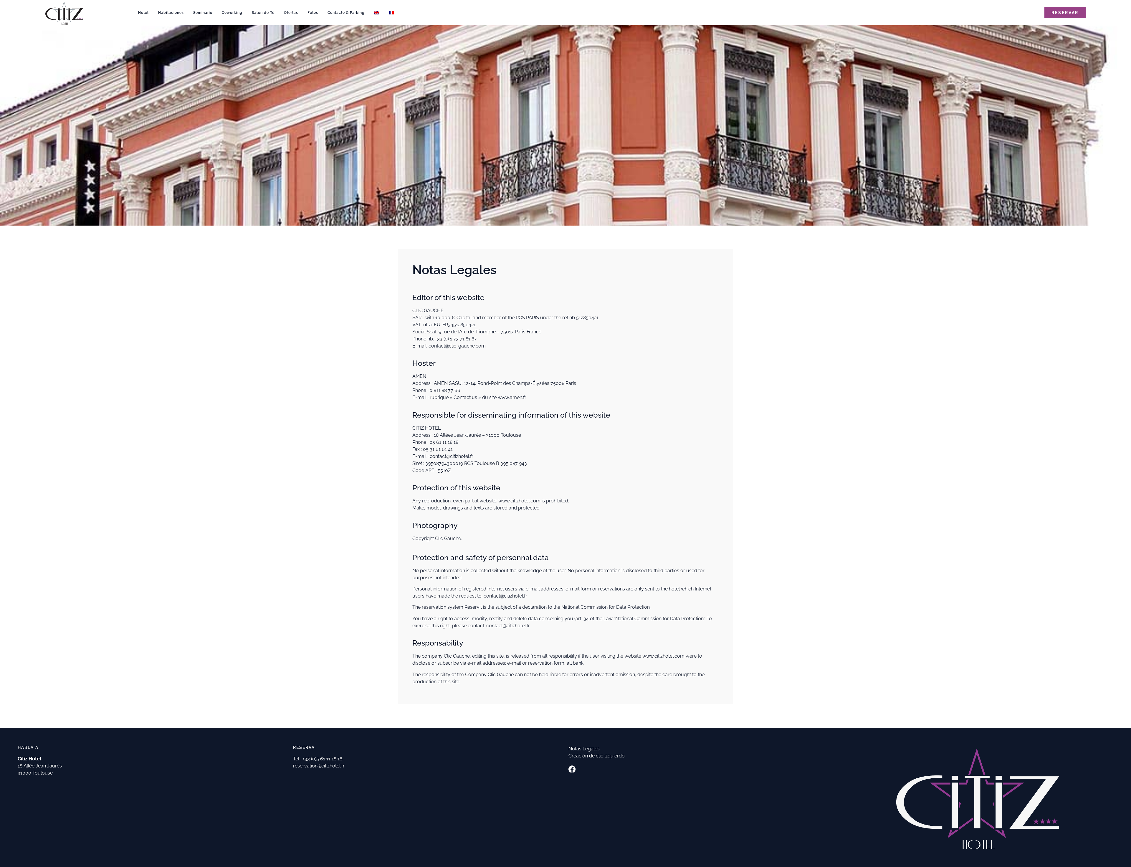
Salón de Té (263, 13)
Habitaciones (171, 13)
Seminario (202, 13)
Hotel (143, 13)
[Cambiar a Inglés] (376, 13)
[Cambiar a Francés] (391, 13)
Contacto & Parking (346, 13)
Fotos (312, 13)
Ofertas (291, 13)
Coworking (232, 13)
